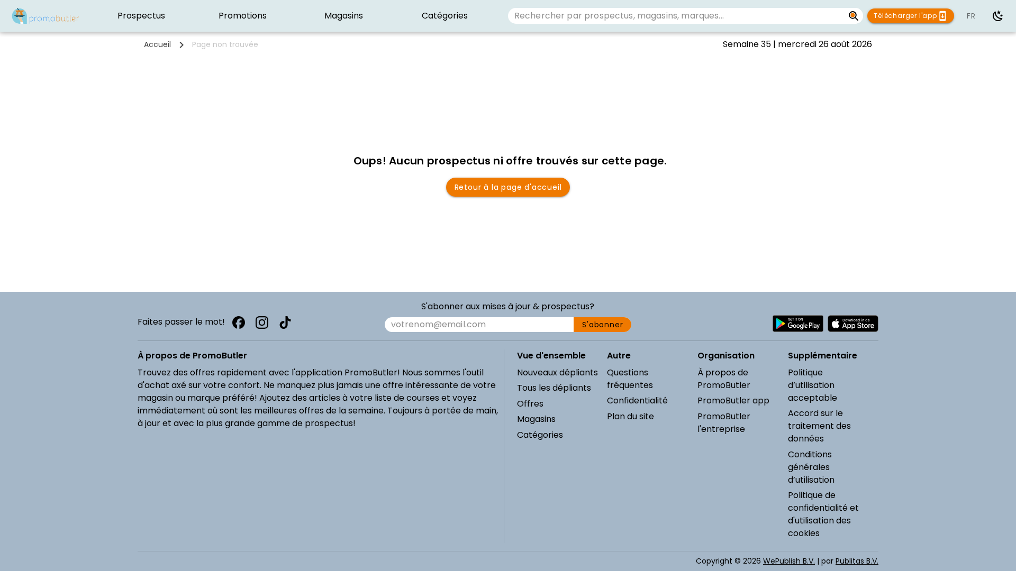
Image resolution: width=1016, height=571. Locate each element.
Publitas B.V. (857, 561)
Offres (530, 404)
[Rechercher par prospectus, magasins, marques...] (854, 16)
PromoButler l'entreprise (723, 422)
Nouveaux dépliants (557, 372)
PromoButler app (733, 400)
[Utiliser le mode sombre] (998, 15)
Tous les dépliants (554, 388)
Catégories (540, 435)
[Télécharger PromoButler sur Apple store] (853, 323)
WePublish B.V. (789, 561)
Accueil (157, 44)
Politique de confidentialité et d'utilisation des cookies (823, 514)
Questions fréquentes (630, 378)
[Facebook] (238, 322)
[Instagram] (261, 322)
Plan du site (630, 416)
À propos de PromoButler (723, 378)
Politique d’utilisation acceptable (812, 385)
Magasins (536, 419)
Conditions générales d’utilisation (811, 467)
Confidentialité (637, 400)
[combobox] (676, 16)
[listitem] (141, 16)
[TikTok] (285, 322)
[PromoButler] (45, 16)
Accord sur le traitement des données (819, 426)
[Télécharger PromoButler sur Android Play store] (798, 323)
